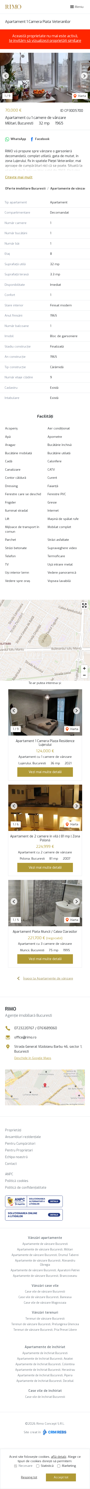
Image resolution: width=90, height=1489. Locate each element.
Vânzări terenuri (45, 1312)
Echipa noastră (16, 1157)
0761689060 (47, 1028)
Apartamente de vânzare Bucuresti (45, 1244)
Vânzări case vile (45, 1286)
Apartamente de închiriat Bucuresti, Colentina (45, 1364)
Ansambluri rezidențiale (23, 1137)
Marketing (69, 1466)
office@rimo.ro (25, 1037)
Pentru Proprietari (19, 1150)
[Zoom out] (84, 675)
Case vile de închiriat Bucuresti (45, 1397)
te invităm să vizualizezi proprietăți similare (45, 40)
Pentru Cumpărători (20, 1143)
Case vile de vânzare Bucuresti (45, 1291)
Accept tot (61, 1477)
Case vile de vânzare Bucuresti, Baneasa (45, 1297)
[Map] (45, 640)
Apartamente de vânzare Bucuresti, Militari (45, 1249)
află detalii (58, 1457)
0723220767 (24, 1028)
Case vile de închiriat (45, 1391)
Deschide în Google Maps (32, 1058)
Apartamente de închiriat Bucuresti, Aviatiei (45, 1359)
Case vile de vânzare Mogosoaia (45, 1303)
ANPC (9, 1174)
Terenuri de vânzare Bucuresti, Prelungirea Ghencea (45, 1324)
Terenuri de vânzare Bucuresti (45, 1319)
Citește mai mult (19, 177)
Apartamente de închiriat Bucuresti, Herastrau (45, 1370)
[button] (5, 75)
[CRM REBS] (54, 1432)
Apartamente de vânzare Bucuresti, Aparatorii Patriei (45, 1270)
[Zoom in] (84, 668)
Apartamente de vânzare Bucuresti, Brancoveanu (45, 1276)
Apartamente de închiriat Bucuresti (45, 1353)
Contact (11, 1164)
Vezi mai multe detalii (45, 772)
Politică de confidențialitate (25, 1187)
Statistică (47, 1466)
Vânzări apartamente (45, 1238)
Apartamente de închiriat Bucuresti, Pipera (45, 1375)
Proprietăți (13, 1130)
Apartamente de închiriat (45, 1347)
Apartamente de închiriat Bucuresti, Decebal (45, 1381)
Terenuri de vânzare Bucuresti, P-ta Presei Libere (45, 1330)
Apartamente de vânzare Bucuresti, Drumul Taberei (45, 1255)
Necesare (26, 1466)
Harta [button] (81, 96)
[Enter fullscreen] (84, 605)
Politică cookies (16, 1181)
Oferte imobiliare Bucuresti (25, 188)
